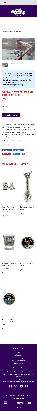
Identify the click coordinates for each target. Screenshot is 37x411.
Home (3, 25)
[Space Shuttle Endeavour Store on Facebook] (10, 387)
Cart (33, 2)
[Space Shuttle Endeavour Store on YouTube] (26, 387)
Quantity (4, 106)
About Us (18, 355)
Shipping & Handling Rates (18, 361)
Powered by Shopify (18, 398)
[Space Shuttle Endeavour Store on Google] (15, 387)
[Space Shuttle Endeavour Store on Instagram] (21, 387)
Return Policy (18, 358)
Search (18, 352)
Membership (18, 363)
